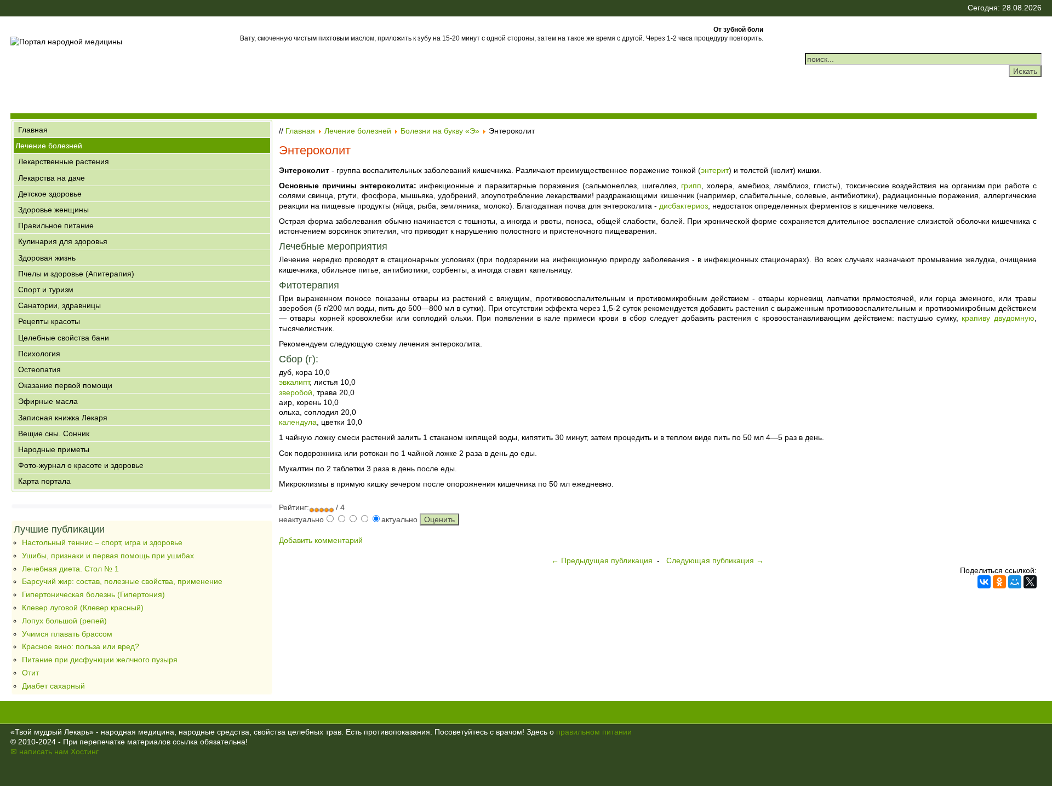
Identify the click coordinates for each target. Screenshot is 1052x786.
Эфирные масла (48, 401)
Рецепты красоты (49, 321)
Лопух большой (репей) (64, 620)
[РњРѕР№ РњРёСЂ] (1014, 581)
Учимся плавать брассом (67, 633)
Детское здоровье (50, 193)
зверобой (295, 392)
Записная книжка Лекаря (62, 417)
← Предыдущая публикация (602, 560)
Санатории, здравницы (59, 305)
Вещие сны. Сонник (53, 433)
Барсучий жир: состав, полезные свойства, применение (122, 581)
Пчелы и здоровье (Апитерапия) (76, 273)
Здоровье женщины (53, 209)
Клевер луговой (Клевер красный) (83, 607)
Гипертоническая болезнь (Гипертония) (93, 594)
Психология (39, 353)
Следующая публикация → (715, 560)
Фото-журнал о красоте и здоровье (81, 465)
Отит (30, 672)
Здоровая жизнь (47, 257)
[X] (1030, 581)
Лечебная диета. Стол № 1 (70, 568)
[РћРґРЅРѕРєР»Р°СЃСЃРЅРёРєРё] (999, 581)
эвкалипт (294, 382)
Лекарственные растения (63, 161)
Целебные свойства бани (63, 337)
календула (298, 422)
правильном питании (594, 731)
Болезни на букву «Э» (440, 130)
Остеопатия (39, 369)
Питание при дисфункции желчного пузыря (100, 659)
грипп (691, 185)
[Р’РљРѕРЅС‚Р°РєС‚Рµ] (984, 581)
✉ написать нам (39, 751)
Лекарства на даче (51, 178)
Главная (33, 129)
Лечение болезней (48, 145)
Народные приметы (53, 449)
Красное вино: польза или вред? (80, 646)
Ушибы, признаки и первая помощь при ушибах (108, 555)
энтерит (715, 170)
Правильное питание (56, 225)
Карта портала (44, 481)
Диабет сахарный (53, 685)
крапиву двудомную (998, 318)
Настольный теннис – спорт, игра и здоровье (102, 542)
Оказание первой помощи (65, 385)
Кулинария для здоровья (62, 241)
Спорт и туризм (45, 289)
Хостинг (85, 751)
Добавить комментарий (321, 540)
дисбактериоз (683, 205)
